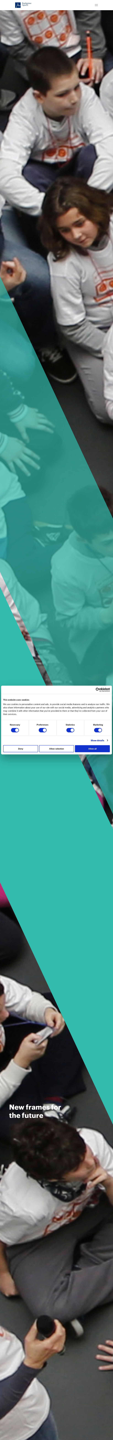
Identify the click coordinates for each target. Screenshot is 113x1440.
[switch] (43, 730)
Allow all (92, 748)
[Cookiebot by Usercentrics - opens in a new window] (98, 690)
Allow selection (56, 748)
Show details (97, 740)
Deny (20, 748)
